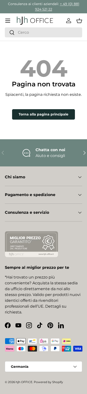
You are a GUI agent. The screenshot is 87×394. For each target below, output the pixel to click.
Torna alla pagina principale (43, 114)
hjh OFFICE (24, 382)
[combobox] (43, 32)
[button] (79, 20)
